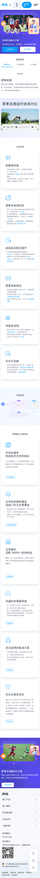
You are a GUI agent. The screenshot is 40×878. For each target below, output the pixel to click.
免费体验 (26, 5)
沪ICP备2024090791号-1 (11, 866)
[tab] (7, 65)
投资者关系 (6, 875)
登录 (17, 5)
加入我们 (15, 875)
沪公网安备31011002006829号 (17, 864)
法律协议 (13, 872)
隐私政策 (5, 872)
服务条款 (21, 872)
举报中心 (29, 872)
